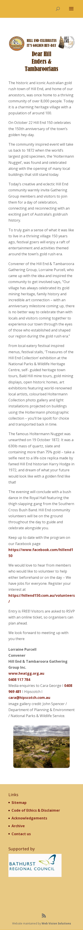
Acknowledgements (29, 818)
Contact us (21, 833)
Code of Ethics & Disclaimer (36, 810)
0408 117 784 (19, 679)
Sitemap (19, 802)
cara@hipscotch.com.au (29, 697)
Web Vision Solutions (56, 923)
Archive (18, 825)
